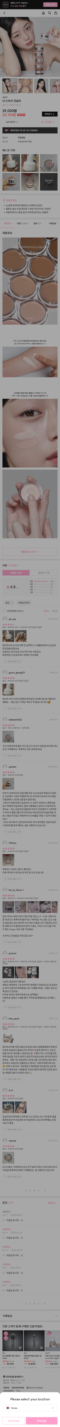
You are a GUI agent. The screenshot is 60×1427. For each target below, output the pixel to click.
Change (41, 1420)
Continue (13, 1420)
